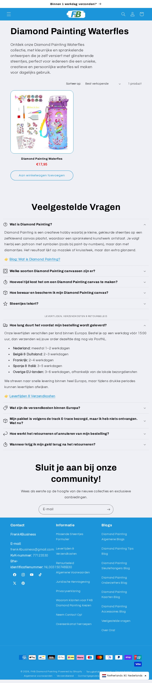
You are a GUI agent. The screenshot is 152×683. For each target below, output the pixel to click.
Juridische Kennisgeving (73, 581)
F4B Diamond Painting (44, 671)
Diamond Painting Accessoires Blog (114, 609)
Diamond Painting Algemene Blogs (114, 537)
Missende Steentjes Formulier (69, 537)
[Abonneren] (108, 509)
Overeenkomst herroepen (74, 624)
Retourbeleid (65, 563)
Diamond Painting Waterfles (41, 158)
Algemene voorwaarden (38, 676)
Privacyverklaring (68, 591)
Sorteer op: (73, 83)
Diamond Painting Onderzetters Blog (114, 580)
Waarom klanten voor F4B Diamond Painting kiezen (74, 603)
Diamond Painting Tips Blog (117, 551)
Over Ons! (108, 630)
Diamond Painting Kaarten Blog (114, 594)
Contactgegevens (89, 676)
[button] (8, 14)
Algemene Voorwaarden (73, 572)
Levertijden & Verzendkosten (66, 551)
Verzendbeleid (65, 676)
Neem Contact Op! (69, 614)
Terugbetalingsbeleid (98, 672)
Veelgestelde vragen (116, 620)
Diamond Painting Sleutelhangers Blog (116, 566)
